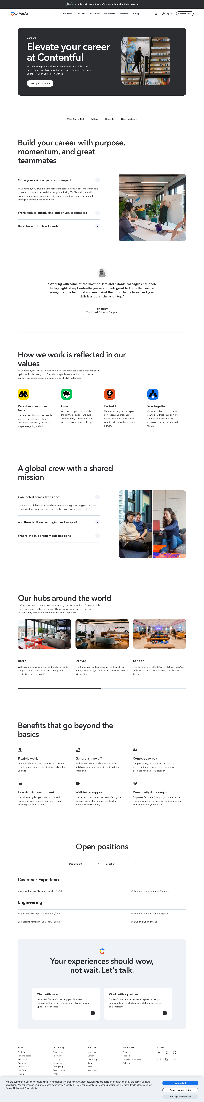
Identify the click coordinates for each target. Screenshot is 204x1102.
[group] (102, 190)
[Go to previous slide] (11, 295)
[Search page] (156, 14)
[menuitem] (67, 14)
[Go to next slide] (193, 295)
